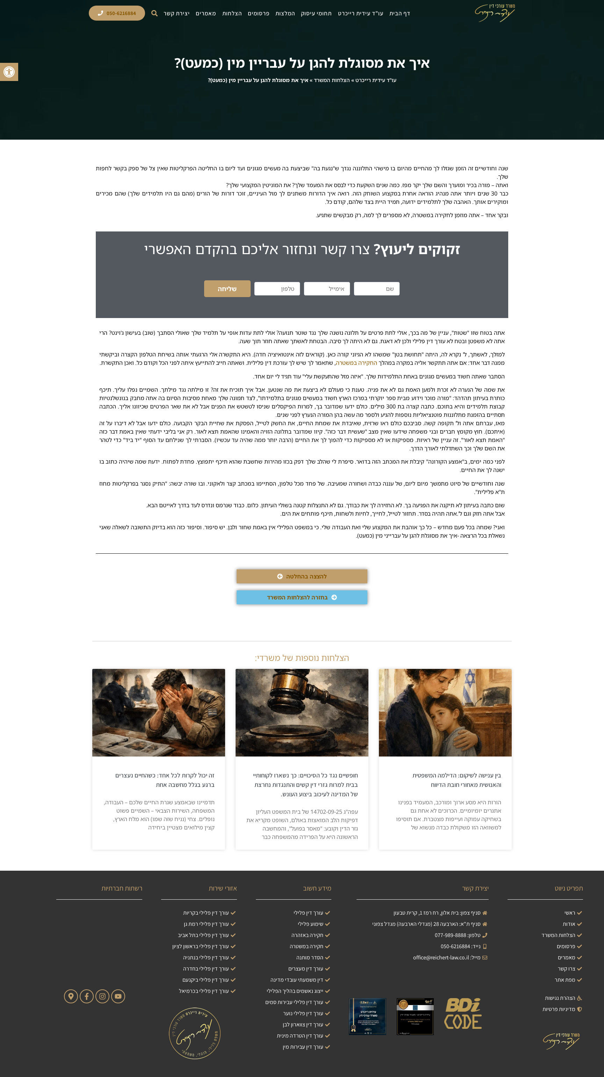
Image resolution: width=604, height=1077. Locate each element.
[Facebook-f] (87, 996)
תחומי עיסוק (316, 13)
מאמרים (206, 13)
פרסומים (258, 13)
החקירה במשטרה (356, 363)
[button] (154, 13)
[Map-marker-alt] (71, 996)
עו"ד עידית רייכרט (360, 13)
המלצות (285, 13)
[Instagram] (102, 996)
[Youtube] (118, 996)
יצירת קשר (177, 13)
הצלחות (232, 13)
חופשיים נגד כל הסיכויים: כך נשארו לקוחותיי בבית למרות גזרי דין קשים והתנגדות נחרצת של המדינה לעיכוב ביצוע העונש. (305, 784)
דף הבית (399, 13)
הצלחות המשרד (332, 79)
